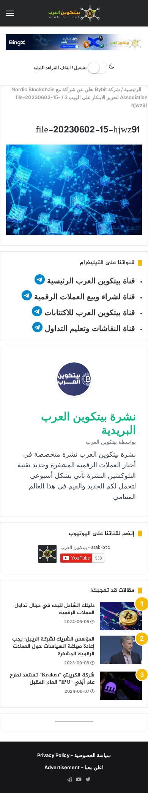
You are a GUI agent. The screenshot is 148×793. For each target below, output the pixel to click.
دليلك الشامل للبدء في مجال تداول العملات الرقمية (54, 609)
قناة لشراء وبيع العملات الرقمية (84, 296)
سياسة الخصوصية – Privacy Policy (74, 755)
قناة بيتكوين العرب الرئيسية (91, 281)
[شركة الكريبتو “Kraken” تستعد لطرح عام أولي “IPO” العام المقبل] (121, 686)
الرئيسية (133, 89)
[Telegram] (69, 779)
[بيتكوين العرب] (74, 13)
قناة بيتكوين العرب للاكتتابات (88, 312)
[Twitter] (87, 779)
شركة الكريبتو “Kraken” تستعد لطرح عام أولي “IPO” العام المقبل (52, 679)
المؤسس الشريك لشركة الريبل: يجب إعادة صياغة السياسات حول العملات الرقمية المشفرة (53, 646)
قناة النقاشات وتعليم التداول (90, 328)
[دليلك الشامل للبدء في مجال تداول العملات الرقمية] (121, 616)
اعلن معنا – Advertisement (74, 767)
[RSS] (60, 779)
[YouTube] (78, 779)
